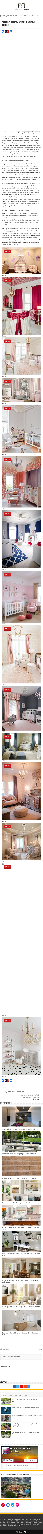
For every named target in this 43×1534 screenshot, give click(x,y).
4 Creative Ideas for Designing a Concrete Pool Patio (20, 1154)
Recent (4, 1395)
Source (4, 275)
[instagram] (28, 1386)
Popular (10, 1395)
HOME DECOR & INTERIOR (14, 15)
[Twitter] (18, 1386)
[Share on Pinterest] (8, 31)
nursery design (10, 231)
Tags (25, 1395)
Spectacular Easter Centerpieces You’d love (14, 1091)
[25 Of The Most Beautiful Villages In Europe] (16, 1487)
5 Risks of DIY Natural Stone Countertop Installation (20, 1129)
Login (40, 1349)
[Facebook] (14, 1386)
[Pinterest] (21, 1386)
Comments (18, 1395)
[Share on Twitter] (6, 31)
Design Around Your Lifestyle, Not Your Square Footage (21, 1203)
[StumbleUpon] (25, 1386)
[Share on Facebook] (3, 31)
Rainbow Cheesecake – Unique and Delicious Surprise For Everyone (29, 1097)
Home (3, 15)
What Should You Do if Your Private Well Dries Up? (26, 1407)
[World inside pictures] (22, 5)
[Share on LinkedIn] (11, 31)
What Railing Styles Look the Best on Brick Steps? (19, 1178)
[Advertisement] (21, 61)
